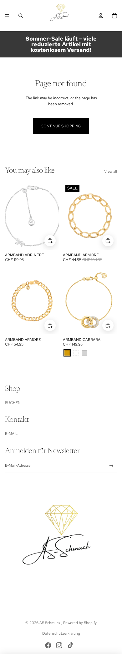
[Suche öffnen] (21, 15)
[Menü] (7, 15)
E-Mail (11, 433)
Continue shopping (61, 126)
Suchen (13, 402)
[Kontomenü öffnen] (101, 15)
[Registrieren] (111, 465)
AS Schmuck (50, 622)
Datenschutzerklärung (61, 633)
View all (110, 171)
